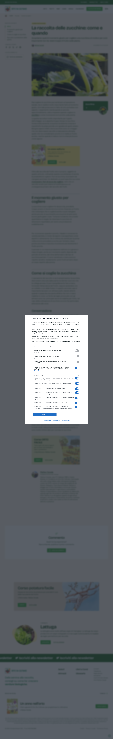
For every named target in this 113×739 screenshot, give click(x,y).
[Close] (85, 318)
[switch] (77, 350)
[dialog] (56, 369)
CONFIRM (45, 414)
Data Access (56, 420)
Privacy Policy (65, 420)
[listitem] (56, 347)
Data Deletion (47, 420)
